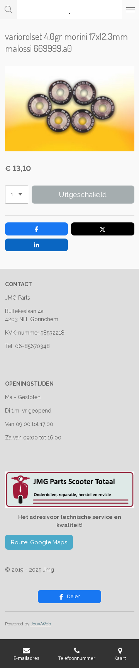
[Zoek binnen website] (8, 9)
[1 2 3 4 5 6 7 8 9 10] (16, 195)
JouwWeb (41, 624)
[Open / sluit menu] (130, 9)
